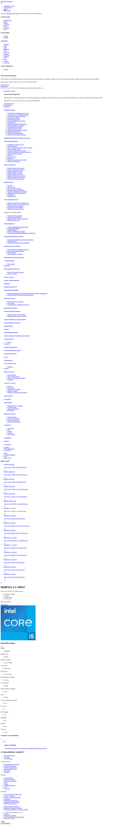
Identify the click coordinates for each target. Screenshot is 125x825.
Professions (10, 428)
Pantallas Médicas (12, 230)
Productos (6, 106)
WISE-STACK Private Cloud (15, 209)
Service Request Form (13, 376)
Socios (6, 357)
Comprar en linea (10, 755)
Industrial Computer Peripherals (15, 190)
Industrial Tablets (12, 241)
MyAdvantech (8, 7)
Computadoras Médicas (13, 228)
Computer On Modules (13, 118)
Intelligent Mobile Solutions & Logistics (13, 236)
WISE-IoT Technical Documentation (17, 392)
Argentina (6, 25)
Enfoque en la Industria (10, 781)
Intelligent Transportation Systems (16, 193)
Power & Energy (12, 157)
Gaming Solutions (8, 326)
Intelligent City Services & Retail (12, 246)
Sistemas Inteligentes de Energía (16, 231)
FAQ (5, 787)
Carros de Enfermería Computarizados (17, 227)
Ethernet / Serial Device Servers (16, 169)
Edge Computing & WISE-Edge (11, 268)
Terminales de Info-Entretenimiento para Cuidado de (21, 233)
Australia (6, 44)
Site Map (6, 814)
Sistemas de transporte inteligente (12, 311)
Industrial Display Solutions (10, 332)
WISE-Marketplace (9, 449)
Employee (6, 441)
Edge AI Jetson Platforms (14, 217)
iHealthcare (7, 283)
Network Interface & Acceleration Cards (18, 204)
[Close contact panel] (1, 738)
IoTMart (6, 447)
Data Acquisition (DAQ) (14, 149)
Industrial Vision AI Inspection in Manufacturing (20, 295)
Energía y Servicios (9, 277)
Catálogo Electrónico (9, 785)
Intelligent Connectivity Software (16, 177)
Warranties (10, 379)
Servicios (6, 344)
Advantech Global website (12, 13)
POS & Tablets (11, 252)
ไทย (5, 59)
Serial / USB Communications (15, 179)
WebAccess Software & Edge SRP (16, 160)
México (6, 23)
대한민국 (7, 52)
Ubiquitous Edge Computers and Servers (18, 304)
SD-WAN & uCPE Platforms (15, 207)
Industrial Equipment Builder (11, 290)
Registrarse (7, 6)
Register (3, 85)
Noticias (6, 784)
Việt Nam (6, 63)
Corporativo (7, 399)
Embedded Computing (9, 110)
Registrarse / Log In (9, 91)
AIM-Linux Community (13, 389)
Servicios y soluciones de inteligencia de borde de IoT (17, 335)
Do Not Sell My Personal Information (14, 817)
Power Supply (11, 264)
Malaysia (6, 54)
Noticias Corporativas (10, 766)
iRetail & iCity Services (9, 298)
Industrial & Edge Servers (10, 286)
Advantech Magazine (13, 409)
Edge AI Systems (12, 274)
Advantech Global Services (10, 347)
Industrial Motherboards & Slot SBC (17, 191)
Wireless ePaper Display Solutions (16, 134)
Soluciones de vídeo (8, 339)
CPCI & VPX (11, 187)
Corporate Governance (13, 418)
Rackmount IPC (11, 196)
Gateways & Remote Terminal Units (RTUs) (19, 152)
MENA (6, 69)
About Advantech (8, 402)
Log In (13, 6)
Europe (6, 36)
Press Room (10, 410)
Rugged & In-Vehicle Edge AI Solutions (18, 243)
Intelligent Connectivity (9, 164)
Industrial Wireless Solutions (15, 133)
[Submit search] (42, 88)
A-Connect (7, 450)
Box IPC (9, 185)
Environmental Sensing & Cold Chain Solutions (20, 239)
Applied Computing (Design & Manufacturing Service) (17, 138)
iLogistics (6, 329)
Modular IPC (11, 194)
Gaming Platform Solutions (14, 127)
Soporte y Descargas (9, 371)
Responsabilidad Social (10, 769)
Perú (5, 29)
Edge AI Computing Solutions (15, 272)
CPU (5, 456)
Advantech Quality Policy (10, 353)
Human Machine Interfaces (14, 153)
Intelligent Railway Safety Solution (16, 316)
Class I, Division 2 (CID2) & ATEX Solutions (19, 147)
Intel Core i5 (7, 458)
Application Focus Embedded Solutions (18, 115)
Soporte (6, 368)
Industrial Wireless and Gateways (16, 176)
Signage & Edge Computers (15, 254)
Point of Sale (10, 303)
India (5, 47)
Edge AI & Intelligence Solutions (16, 121)
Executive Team (11, 407)
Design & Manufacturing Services (12, 322)
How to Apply (11, 434)
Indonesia (6, 49)
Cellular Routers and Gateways (15, 168)
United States (7, 20)
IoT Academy (11, 388)
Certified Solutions (12, 146)
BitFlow (9, 342)
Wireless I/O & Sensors (13, 161)
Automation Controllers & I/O (15, 144)
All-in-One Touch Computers (15, 301)
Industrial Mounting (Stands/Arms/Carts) (14, 257)
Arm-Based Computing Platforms (16, 116)
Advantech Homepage (7, 1)
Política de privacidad (10, 815)
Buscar (6, 9)
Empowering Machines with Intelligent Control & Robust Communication (27, 293)
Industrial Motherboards (13, 131)
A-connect (7, 788)
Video (5, 782)
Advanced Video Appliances (15, 215)
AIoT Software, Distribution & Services (18, 113)
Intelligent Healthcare (9, 223)
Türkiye (6, 61)
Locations (10, 433)
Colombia (8, 10)
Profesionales (7, 425)
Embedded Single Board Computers (17, 124)
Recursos (9, 386)
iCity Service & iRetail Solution (15, 251)
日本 (5, 50)
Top (3, 821)
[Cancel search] (44, 88)
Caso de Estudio (8, 778)
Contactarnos (7, 444)
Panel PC (9, 155)
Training (9, 431)
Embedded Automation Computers (16, 150)
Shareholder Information (14, 421)
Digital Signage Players (13, 119)
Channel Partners (8, 360)
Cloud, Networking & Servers (11, 199)
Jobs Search (7, 770)
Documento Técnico (9, 779)
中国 (5, 46)
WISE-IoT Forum (12, 391)
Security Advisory (8, 395)
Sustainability (7, 437)
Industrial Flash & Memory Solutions (17, 130)
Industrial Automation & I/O (11, 141)
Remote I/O (10, 158)
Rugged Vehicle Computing (10, 308)
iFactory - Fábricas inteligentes (11, 280)
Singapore (7, 56)
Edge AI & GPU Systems (14, 188)
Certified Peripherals (9, 260)
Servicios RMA (11, 375)
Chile (5, 26)
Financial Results (12, 417)
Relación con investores (9, 413)
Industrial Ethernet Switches (15, 171)
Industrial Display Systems (14, 128)
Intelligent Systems (8, 182)
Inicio (5, 453)
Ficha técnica (4, 604)
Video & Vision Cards (13, 220)
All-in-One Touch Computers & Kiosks (18, 249)
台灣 (5, 57)
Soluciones (7, 265)
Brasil (5, 21)
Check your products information (16, 378)
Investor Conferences (13, 420)
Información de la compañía (14, 406)
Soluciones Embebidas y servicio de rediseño (14, 319)
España (6, 37)
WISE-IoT (10, 367)
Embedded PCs (11, 122)
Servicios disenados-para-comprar (12, 350)
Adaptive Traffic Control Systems (16, 314)
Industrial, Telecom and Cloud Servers (17, 203)
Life (8, 430)
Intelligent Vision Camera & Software (17, 219)
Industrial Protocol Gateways (15, 174)
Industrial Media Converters (14, 172)
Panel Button (4, 86)
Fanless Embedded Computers (15, 125)
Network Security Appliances (15, 206)
